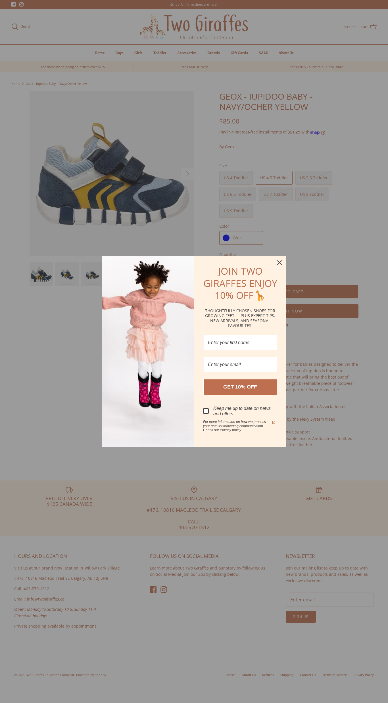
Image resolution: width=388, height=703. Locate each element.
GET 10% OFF (240, 387)
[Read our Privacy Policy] (273, 422)
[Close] (279, 263)
